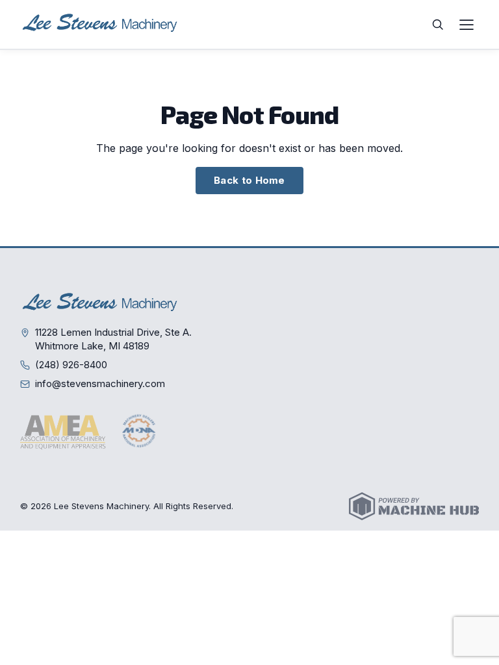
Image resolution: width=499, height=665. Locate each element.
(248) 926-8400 (71, 364)
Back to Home (249, 180)
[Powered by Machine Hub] (414, 506)
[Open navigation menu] (466, 24)
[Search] (438, 25)
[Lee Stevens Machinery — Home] (101, 24)
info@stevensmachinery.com (100, 383)
